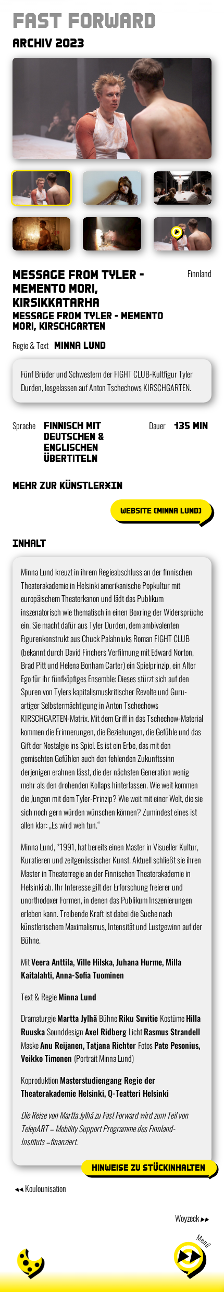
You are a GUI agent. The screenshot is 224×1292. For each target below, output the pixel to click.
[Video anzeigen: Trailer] (182, 233)
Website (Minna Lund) (161, 510)
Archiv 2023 (48, 42)
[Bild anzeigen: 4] (41, 233)
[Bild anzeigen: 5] (112, 233)
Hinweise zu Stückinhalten (148, 1167)
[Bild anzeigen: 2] (112, 188)
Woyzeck (187, 1218)
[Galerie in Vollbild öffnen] (112, 108)
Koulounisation (45, 1188)
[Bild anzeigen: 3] (182, 188)
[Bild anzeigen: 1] (41, 188)
